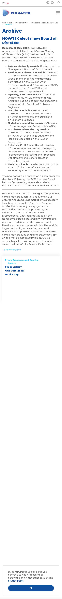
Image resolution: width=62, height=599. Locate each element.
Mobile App (12, 274)
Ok (31, 588)
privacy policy (16, 580)
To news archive (11, 249)
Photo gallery (13, 267)
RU (3, 3)
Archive (12, 263)
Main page (7, 23)
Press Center (21, 23)
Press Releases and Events (44, 23)
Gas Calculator (15, 270)
